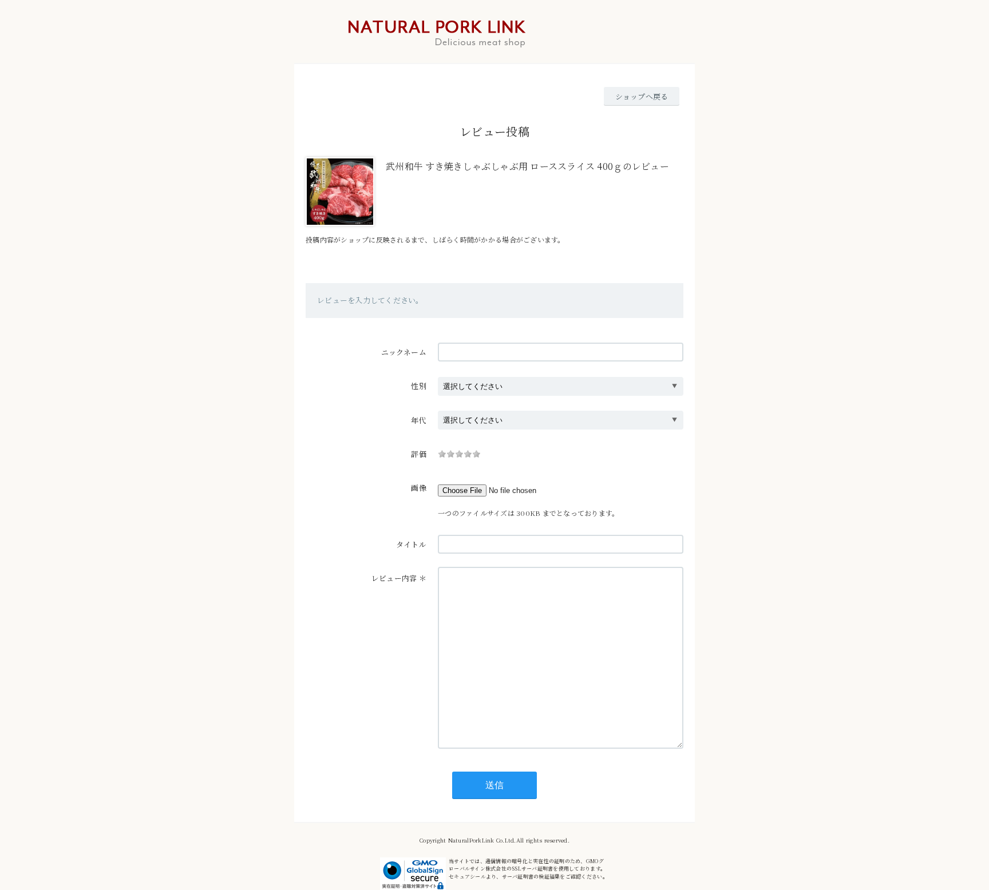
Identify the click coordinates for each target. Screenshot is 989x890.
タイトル (411, 544)
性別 (418, 385)
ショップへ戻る (641, 96)
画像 (418, 487)
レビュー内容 (394, 578)
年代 (418, 420)
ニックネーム (403, 352)
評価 (418, 453)
